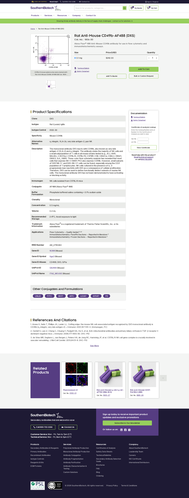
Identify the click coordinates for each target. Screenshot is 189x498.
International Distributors (139, 462)
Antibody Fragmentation (73, 459)
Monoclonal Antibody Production (76, 452)
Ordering (99, 476)
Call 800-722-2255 (68, 2)
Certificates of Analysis (105, 448)
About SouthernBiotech (138, 448)
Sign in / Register (152, 2)
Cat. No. (133, 139)
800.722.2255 (146, 159)
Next (163, 378)
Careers (132, 455)
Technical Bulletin (83, 68)
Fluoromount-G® (70, 390)
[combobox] (100, 8)
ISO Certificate (135, 459)
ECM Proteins (36, 466)
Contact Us (85, 2)
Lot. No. (133, 142)
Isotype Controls (37, 459)
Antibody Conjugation (72, 455)
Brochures (100, 465)
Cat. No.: (66, 393)
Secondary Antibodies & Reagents (45, 448)
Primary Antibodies (38, 452)
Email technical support (143, 157)
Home (33, 29)
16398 (52, 250)
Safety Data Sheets (104, 452)
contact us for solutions (121, 21)
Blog (98, 472)
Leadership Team (136, 452)
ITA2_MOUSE (56, 273)
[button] (43, 427)
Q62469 (53, 268)
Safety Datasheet (83, 71)
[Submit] (124, 8)
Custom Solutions (70, 472)
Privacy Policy (112, 485)
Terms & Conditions (129, 485)
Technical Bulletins (103, 455)
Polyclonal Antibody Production (76, 448)
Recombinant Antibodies (41, 455)
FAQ (98, 468)
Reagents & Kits (37, 462)
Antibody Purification (71, 462)
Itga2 (52, 256)
